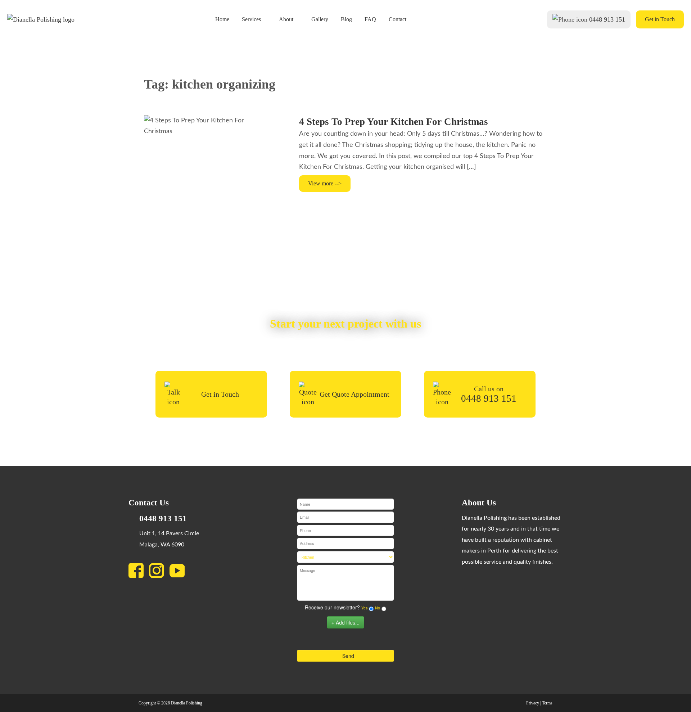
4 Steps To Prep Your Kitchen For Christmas (393, 121)
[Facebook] (138, 572)
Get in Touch (660, 19)
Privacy (532, 703)
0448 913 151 (607, 19)
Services (251, 19)
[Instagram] (159, 572)
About (286, 19)
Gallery (319, 19)
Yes (364, 607)
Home (222, 19)
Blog (346, 19)
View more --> (325, 183)
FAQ (370, 19)
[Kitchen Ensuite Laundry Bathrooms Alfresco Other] (345, 557)
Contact (397, 19)
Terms (547, 703)
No (377, 607)
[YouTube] (180, 572)
